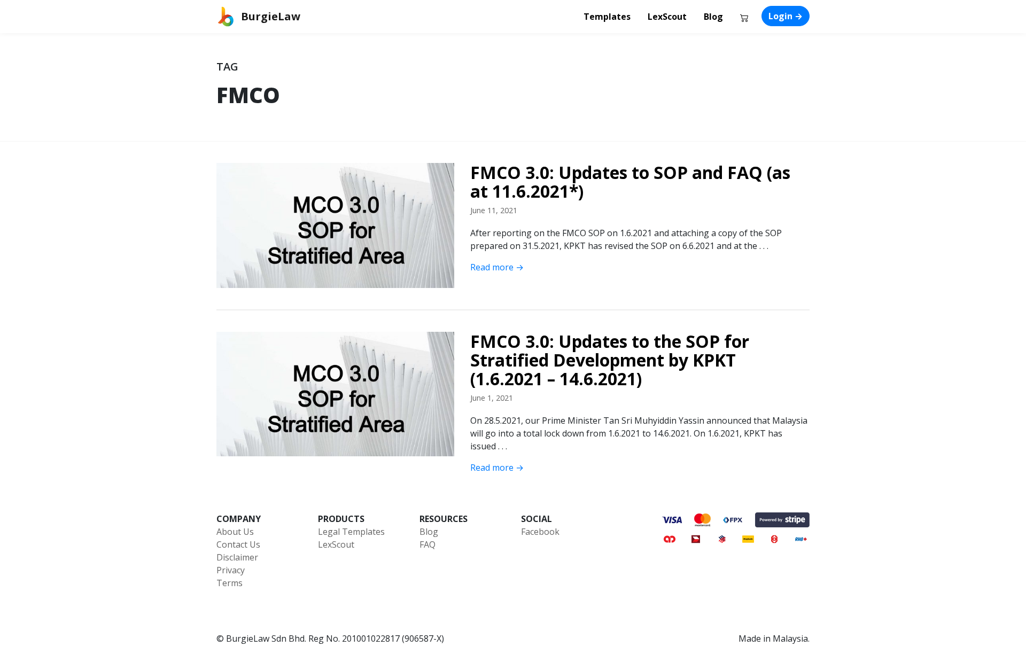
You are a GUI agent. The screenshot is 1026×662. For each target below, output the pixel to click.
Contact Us (238, 544)
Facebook (540, 532)
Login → (785, 16)
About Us (235, 532)
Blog (713, 16)
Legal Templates (351, 532)
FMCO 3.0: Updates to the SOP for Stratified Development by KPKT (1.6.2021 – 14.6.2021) (609, 360)
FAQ (427, 544)
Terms (229, 583)
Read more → (497, 267)
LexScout (667, 16)
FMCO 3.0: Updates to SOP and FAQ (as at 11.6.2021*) (630, 181)
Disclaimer (237, 557)
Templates (607, 16)
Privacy (230, 570)
